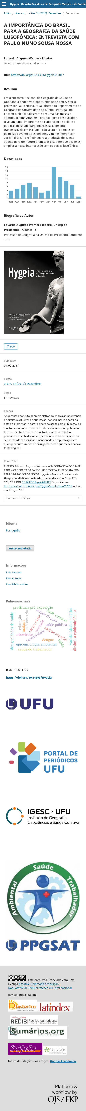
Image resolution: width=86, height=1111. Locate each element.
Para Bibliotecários (17, 584)
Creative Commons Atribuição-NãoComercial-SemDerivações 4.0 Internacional (40, 986)
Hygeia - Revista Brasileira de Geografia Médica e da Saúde (48, 4)
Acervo (19, 13)
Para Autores (13, 578)
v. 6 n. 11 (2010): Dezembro (45, 13)
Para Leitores (14, 572)
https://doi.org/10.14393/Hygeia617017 (37, 75)
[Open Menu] (4, 4)
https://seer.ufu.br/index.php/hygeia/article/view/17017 (38, 486)
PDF (12, 346)
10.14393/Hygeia (29, 677)
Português (13, 530)
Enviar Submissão (20, 548)
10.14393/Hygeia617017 (36, 482)
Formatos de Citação (19, 498)
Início (7, 13)
